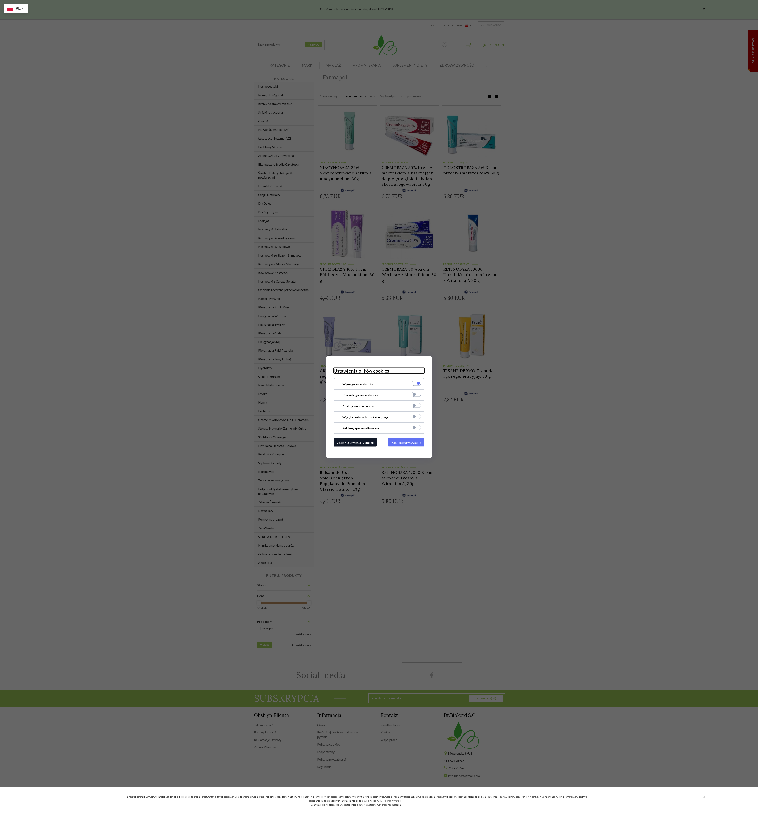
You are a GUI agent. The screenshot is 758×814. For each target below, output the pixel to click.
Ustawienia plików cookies (361, 370)
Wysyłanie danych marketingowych (366, 417)
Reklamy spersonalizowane (360, 428)
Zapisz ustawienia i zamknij (355, 442)
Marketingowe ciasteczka (360, 395)
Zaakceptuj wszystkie (406, 442)
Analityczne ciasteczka (358, 406)
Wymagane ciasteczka (357, 384)
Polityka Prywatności (393, 800)
